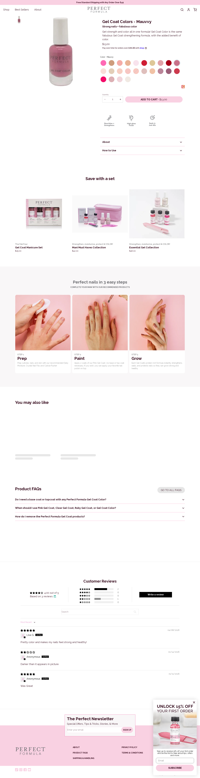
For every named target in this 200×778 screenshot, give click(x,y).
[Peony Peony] (128, 71)
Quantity (105, 95)
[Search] (182, 9)
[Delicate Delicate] (119, 63)
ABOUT (76, 747)
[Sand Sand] (152, 71)
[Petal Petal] (136, 71)
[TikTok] (16, 769)
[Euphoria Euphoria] (136, 63)
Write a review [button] (156, 594)
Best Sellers (22, 9)
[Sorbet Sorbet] (103, 79)
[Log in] (188, 9)
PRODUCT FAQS (80, 753)
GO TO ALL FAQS (171, 490)
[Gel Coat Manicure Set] (43, 214)
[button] (154, 99)
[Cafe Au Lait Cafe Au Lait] (111, 63)
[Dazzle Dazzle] (128, 79)
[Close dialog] (194, 702)
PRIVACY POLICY (129, 747)
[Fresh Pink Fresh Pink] (119, 71)
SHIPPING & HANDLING (83, 758)
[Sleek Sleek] (168, 71)
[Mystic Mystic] (103, 71)
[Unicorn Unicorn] (119, 79)
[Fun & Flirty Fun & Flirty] (103, 63)
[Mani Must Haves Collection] (100, 214)
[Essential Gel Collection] (157, 214)
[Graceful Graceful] (160, 63)
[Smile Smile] (177, 71)
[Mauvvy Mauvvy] (177, 63)
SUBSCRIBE (175, 767)
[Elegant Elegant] (128, 63)
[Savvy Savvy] (160, 71)
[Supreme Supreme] (111, 79)
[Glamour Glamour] (144, 63)
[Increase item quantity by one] (120, 99)
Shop (6, 9)
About (37, 9)
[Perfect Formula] (30, 751)
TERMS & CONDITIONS (132, 753)
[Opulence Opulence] (111, 71)
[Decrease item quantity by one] (104, 99)
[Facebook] (25, 769)
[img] (28, 630)
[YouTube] (29, 769)
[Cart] (195, 9)
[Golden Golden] (152, 63)
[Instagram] (20, 769)
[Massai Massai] (168, 63)
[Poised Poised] (144, 71)
